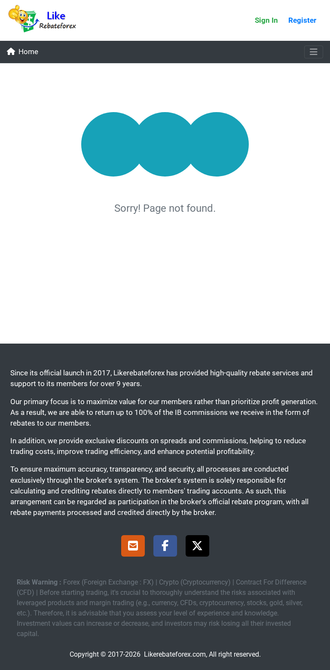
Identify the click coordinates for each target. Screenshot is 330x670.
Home (28, 51)
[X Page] (197, 547)
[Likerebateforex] (46, 20)
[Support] (133, 547)
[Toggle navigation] (313, 52)
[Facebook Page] (165, 547)
